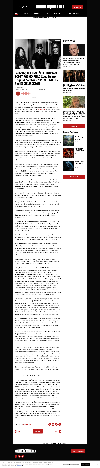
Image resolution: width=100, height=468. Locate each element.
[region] (50, 464)
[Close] (97, 464)
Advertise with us (78, 451)
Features (26, 13)
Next (56, 431)
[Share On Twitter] (53, 424)
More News (38, 431)
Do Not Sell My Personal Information (71, 464)
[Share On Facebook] (49, 424)
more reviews (74, 177)
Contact (46, 13)
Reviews (36, 13)
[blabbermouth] (50, 8)
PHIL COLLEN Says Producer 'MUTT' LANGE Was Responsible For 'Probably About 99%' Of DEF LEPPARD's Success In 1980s (73, 61)
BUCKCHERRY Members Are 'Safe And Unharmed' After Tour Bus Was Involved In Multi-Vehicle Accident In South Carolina (74, 87)
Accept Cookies (85, 464)
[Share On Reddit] (56, 424)
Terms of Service (74, 13)
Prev (19, 431)
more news (74, 126)
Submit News (77, 7)
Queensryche (27, 424)
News (16, 13)
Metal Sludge (41, 109)
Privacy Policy (58, 13)
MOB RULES (78, 136)
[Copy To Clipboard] (59, 424)
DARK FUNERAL (79, 149)
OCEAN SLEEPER (79, 162)
